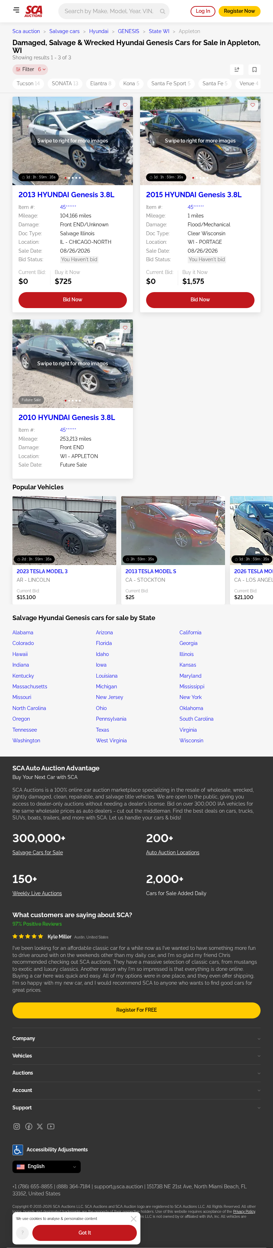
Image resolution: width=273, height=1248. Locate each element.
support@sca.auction (118, 1186)
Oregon (21, 719)
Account (22, 1090)
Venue (249, 83)
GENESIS (128, 31)
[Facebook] (29, 1126)
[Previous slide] (25, 141)
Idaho (102, 654)
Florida (104, 643)
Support (22, 1107)
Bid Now (72, 299)
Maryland (191, 676)
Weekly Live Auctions (37, 893)
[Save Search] (254, 69)
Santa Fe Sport (171, 83)
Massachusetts (29, 686)
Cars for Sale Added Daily (176, 893)
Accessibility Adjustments (57, 1149)
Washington (26, 740)
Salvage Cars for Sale (37, 852)
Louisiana (107, 676)
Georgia (189, 643)
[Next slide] (120, 141)
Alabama (22, 632)
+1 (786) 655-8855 (32, 1186)
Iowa (101, 665)
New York (191, 697)
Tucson (28, 83)
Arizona (104, 632)
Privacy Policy (244, 1212)
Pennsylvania (111, 719)
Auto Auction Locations (172, 852)
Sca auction (26, 31)
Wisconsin (191, 740)
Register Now (239, 11)
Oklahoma (191, 708)
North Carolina (29, 708)
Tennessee (24, 730)
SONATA (65, 83)
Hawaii (20, 654)
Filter (31, 69)
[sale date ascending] (236, 69)
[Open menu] (16, 10)
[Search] (162, 11)
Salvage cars (64, 31)
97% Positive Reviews (37, 924)
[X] (40, 1126)
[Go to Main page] (33, 11)
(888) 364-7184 (73, 1186)
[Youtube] (51, 1126)
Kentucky (23, 676)
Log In (203, 11)
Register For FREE (136, 1010)
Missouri (21, 697)
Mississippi (192, 686)
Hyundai (98, 31)
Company (23, 1038)
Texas (102, 730)
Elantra (100, 83)
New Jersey (109, 697)
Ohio (101, 708)
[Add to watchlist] (125, 105)
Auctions (22, 1073)
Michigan (106, 686)
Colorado (23, 643)
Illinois (187, 654)
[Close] (133, 1219)
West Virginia (111, 740)
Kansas (188, 665)
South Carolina (197, 719)
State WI (159, 31)
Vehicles (22, 1056)
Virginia (188, 730)
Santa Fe (215, 83)
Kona (131, 83)
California (191, 632)
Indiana (20, 665)
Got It (85, 1233)
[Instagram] (16, 1126)
